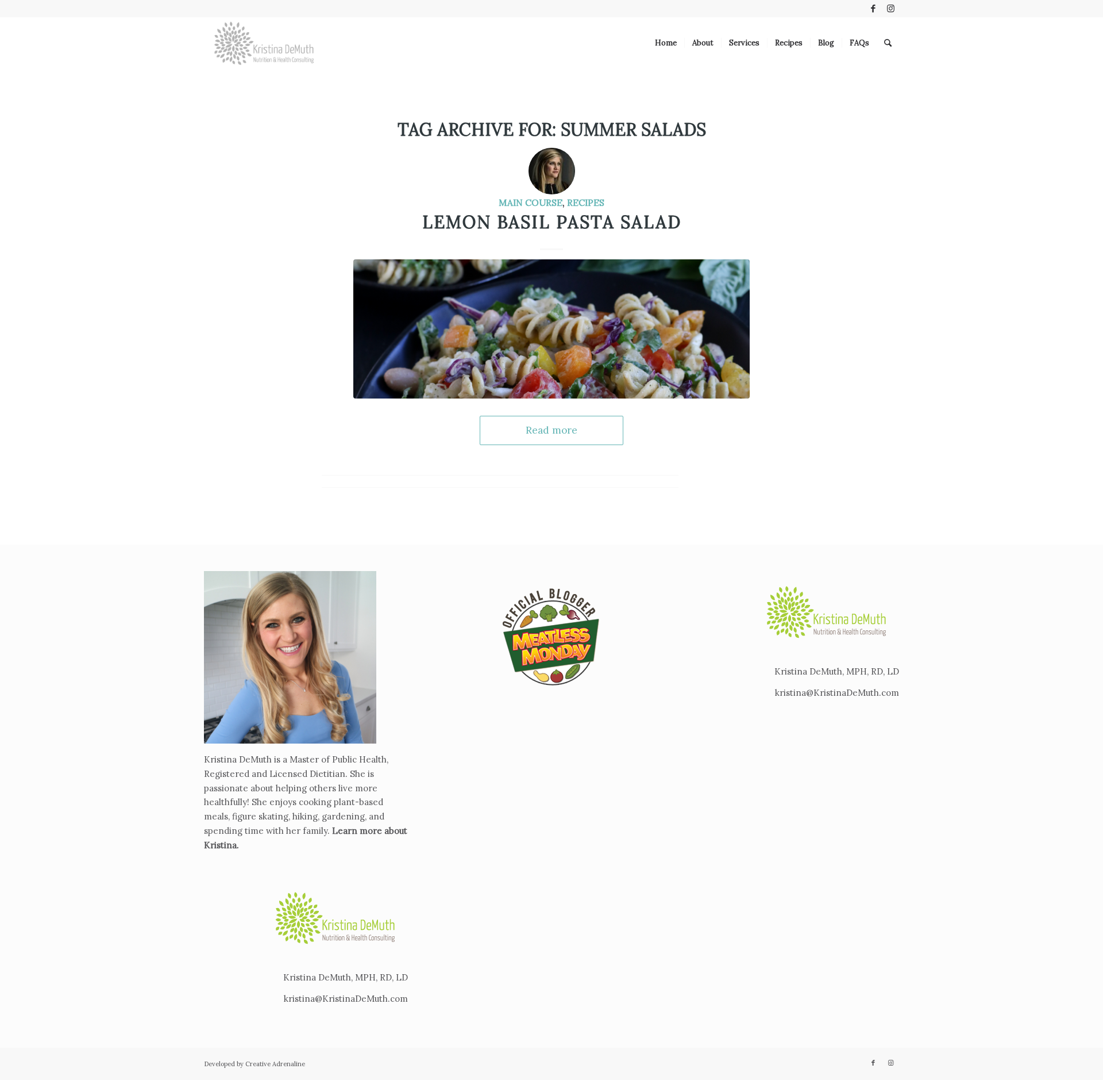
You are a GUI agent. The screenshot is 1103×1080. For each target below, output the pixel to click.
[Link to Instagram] (890, 8)
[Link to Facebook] (873, 8)
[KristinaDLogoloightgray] (264, 43)
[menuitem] (665, 43)
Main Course (530, 202)
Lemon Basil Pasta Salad (551, 222)
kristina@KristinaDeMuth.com (346, 998)
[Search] (888, 43)
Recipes (585, 202)
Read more (551, 430)
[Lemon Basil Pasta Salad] (551, 328)
